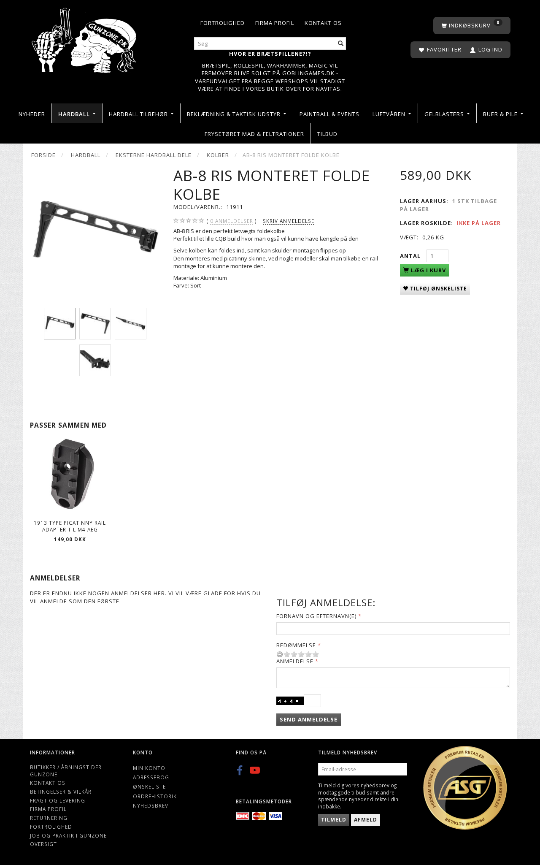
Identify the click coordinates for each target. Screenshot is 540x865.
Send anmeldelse (309, 719)
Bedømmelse (296, 645)
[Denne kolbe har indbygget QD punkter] (95, 232)
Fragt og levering (57, 800)
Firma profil (274, 23)
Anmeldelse (294, 661)
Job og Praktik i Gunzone (68, 835)
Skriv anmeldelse (288, 220)
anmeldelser (231, 220)
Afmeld (365, 819)
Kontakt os (323, 23)
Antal (411, 256)
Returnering (49, 817)
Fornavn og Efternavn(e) (316, 616)
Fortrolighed (222, 23)
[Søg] (341, 44)
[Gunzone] (85, 38)
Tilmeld (333, 819)
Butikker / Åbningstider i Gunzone (67, 771)
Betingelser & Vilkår (61, 791)
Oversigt (43, 844)
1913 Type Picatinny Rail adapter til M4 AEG (70, 526)
